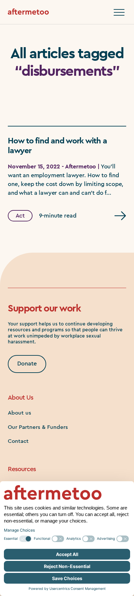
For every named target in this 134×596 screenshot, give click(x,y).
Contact (18, 441)
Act (20, 216)
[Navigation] (119, 12)
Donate (27, 363)
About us (19, 413)
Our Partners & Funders (38, 427)
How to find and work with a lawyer (57, 146)
